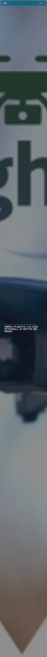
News (9, 324)
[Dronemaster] (5, 3)
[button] (43, 3)
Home (5, 324)
